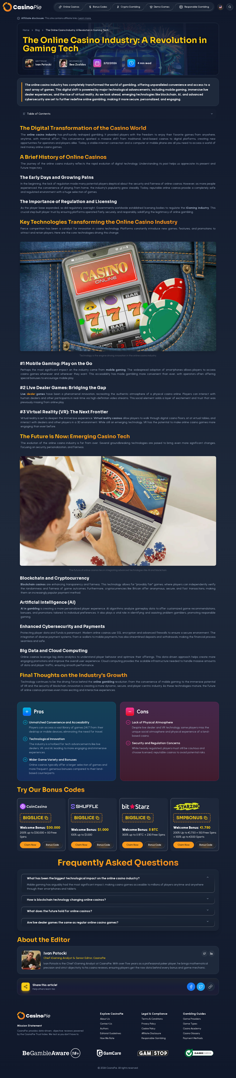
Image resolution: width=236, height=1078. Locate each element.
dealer (31, 394)
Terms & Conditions (152, 1018)
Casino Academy (192, 1028)
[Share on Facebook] (191, 987)
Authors (104, 1028)
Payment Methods (193, 1038)
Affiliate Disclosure (151, 1033)
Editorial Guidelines (110, 1033)
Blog (37, 30)
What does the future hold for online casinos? (59, 911)
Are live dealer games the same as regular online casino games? (72, 922)
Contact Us (106, 1023)
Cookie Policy (148, 1028)
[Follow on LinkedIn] (211, 953)
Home (26, 30)
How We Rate (107, 1038)
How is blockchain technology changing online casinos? (66, 900)
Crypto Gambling (130, 6)
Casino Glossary (191, 1033)
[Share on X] (201, 987)
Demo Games (161, 6)
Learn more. (84, 18)
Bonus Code (52, 844)
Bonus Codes (100, 6)
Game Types (190, 1023)
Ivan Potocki (55, 953)
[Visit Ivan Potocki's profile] (31, 960)
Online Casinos (71, 6)
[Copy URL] (210, 987)
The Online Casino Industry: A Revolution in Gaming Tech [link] (77, 30)
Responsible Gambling (197, 6)
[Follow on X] (204, 953)
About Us (105, 1018)
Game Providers (192, 1018)
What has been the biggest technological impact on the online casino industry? (83, 878)
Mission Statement (29, 1025)
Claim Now (30, 844)
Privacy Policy (148, 1023)
